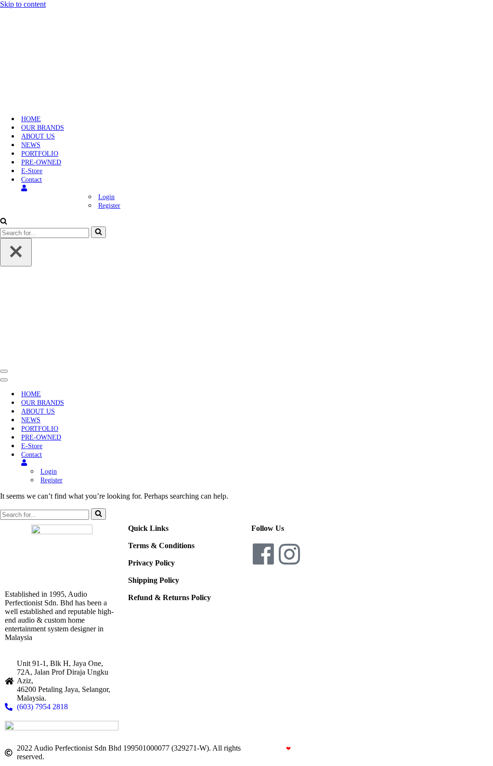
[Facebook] (263, 554)
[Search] (3, 222)
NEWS (30, 145)
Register (109, 205)
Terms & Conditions (161, 545)
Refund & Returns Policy (169, 597)
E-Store (31, 171)
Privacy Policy (151, 563)
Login (106, 197)
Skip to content (23, 4)
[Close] (16, 252)
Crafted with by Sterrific (286, 748)
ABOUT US (38, 136)
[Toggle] (168, 463)
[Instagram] (289, 554)
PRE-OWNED (41, 162)
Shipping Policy (153, 580)
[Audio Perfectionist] (61, 102)
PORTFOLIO (39, 153)
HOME (31, 119)
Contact (31, 179)
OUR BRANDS (42, 127)
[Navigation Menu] (4, 371)
